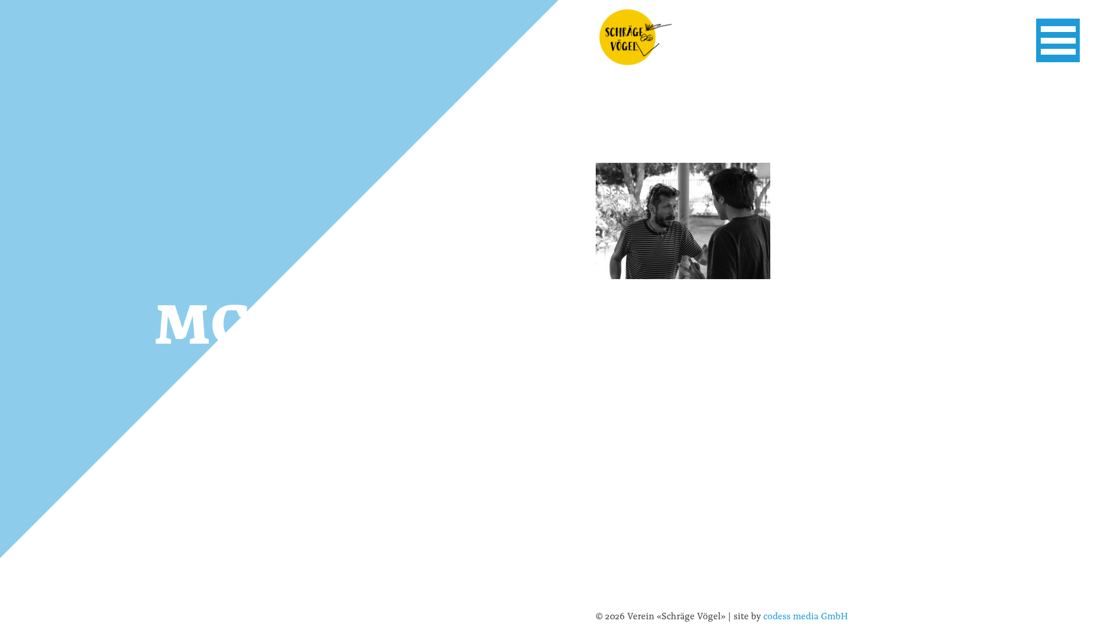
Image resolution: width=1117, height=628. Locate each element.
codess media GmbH (805, 615)
